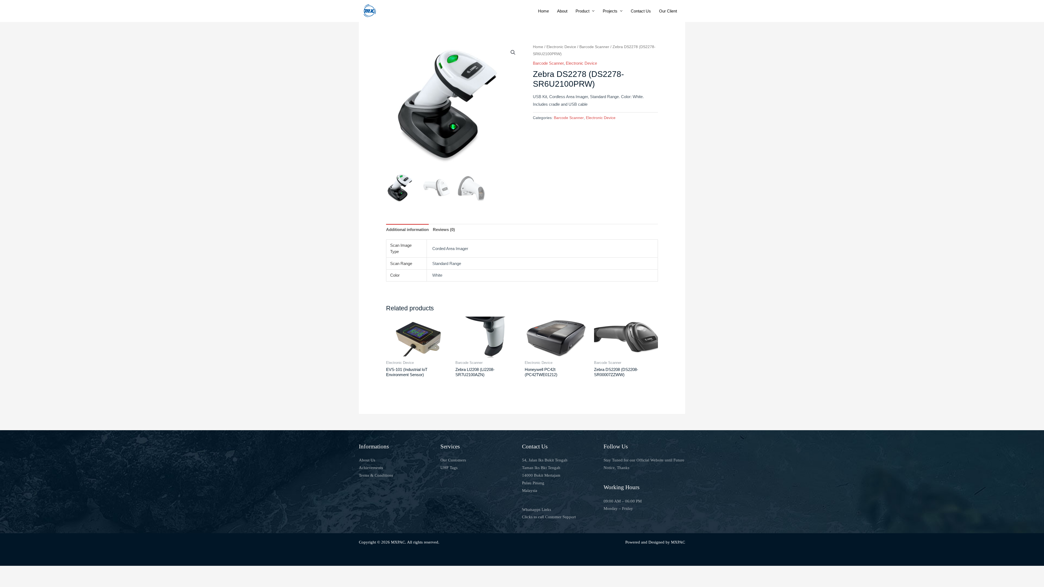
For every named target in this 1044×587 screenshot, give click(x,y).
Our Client (668, 11)
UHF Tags (449, 468)
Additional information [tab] (407, 229)
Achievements (371, 468)
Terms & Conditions (376, 475)
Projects (610, 11)
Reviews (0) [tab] (444, 229)
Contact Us (641, 11)
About (562, 11)
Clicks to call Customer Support (549, 517)
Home (543, 11)
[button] (513, 52)
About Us (367, 460)
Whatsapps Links (536, 509)
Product (582, 11)
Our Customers (453, 460)
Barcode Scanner (594, 47)
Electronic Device (561, 47)
